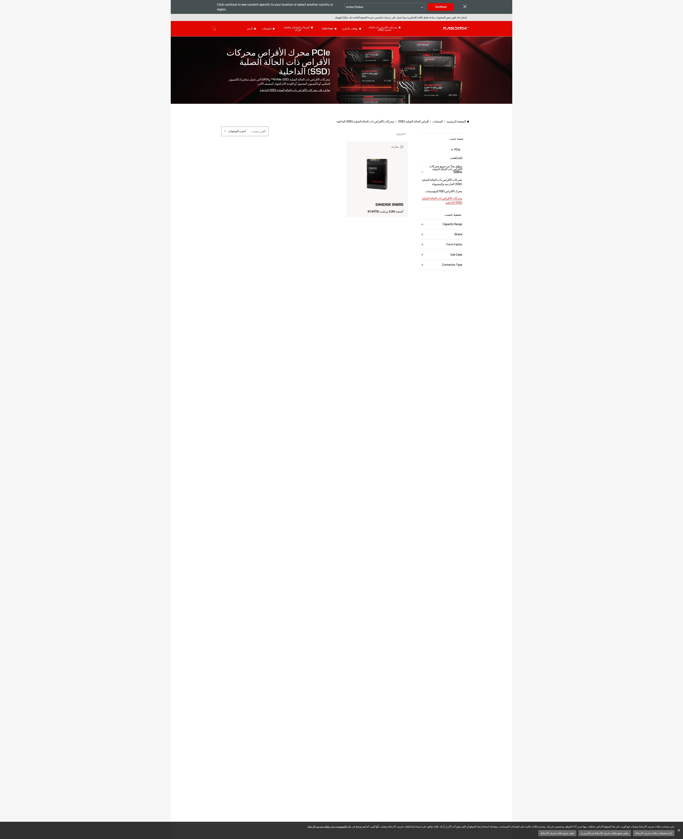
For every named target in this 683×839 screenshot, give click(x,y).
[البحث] (214, 29)
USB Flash (327, 28)
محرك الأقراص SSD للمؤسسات (443, 191)
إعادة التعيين (456, 157)
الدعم (250, 28)
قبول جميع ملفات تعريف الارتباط (557, 833)
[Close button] (465, 7)
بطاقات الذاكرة (350, 28)
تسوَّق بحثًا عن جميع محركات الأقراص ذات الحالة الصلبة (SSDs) (445, 169)
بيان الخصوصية (343, 826)
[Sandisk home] (456, 28)
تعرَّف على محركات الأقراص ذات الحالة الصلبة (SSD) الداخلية (295, 90)
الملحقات (266, 28)
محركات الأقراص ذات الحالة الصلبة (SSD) (383, 28)
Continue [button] (441, 7)
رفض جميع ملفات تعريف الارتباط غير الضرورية (605, 833)
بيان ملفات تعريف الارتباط (321, 826)
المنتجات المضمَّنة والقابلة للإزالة (297, 28)
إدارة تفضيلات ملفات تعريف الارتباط (653, 833)
